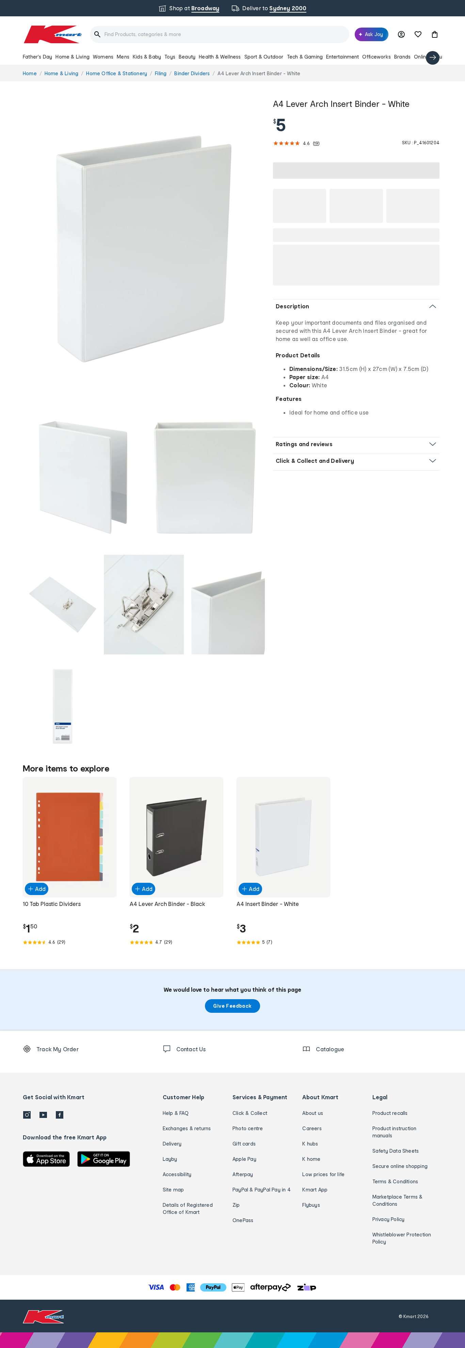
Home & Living (72, 57)
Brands (402, 57)
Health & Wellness (220, 57)
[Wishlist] (418, 34)
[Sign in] (401, 34)
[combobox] (219, 34)
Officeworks (376, 57)
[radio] (144, 249)
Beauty (187, 57)
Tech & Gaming (305, 57)
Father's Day (37, 57)
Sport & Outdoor (264, 57)
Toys (169, 57)
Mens (123, 57)
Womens (103, 57)
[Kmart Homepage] (52, 34)
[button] (434, 34)
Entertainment (342, 57)
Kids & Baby (147, 57)
